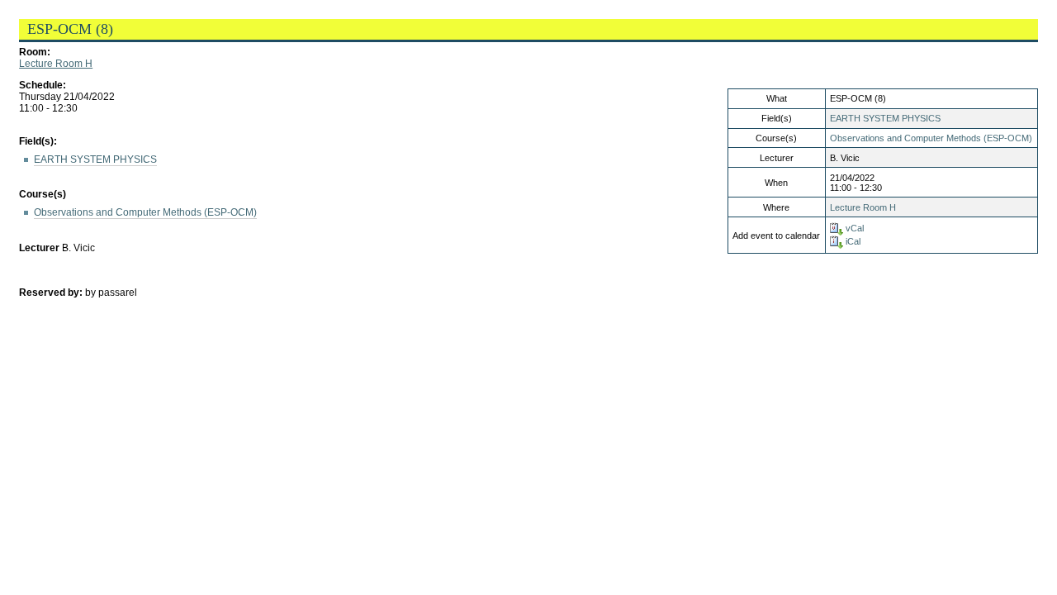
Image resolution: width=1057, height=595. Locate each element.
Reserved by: (52, 292)
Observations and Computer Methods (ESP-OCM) (931, 138)
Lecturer (39, 248)
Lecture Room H (55, 63)
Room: (34, 52)
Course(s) (42, 194)
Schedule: (42, 85)
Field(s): (38, 141)
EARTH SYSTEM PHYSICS (885, 118)
